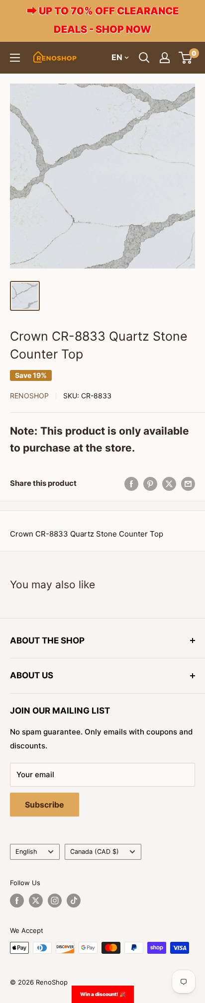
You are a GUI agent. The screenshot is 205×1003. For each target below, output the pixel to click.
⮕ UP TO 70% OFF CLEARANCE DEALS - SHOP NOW (103, 20)
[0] (186, 58)
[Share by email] (188, 483)
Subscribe (44, 805)
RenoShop (29, 395)
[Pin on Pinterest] (150, 483)
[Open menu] (15, 58)
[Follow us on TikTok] (74, 901)
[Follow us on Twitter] (36, 901)
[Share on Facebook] (131, 483)
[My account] (165, 57)
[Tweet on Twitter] (169, 483)
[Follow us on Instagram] (55, 901)
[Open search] (144, 57)
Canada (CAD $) (94, 851)
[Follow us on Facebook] (17, 901)
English (26, 851)
